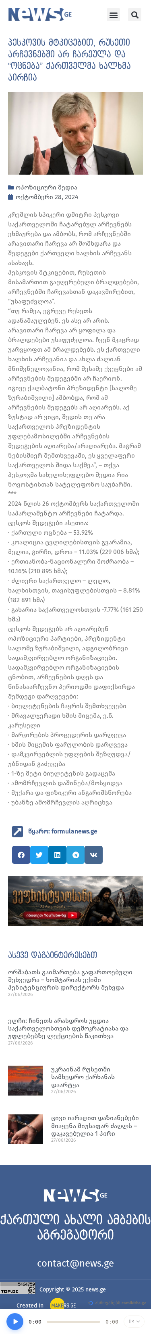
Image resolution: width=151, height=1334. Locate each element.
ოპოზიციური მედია (46, 187)
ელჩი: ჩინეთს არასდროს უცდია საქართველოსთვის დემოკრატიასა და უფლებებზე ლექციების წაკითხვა (68, 1028)
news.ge (95, 1289)
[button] (113, 14)
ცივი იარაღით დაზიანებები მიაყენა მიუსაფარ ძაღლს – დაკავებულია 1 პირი (95, 1125)
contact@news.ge (75, 1263)
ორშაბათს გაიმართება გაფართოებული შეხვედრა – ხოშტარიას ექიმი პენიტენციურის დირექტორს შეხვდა (70, 979)
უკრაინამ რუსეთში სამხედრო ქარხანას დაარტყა (83, 1076)
